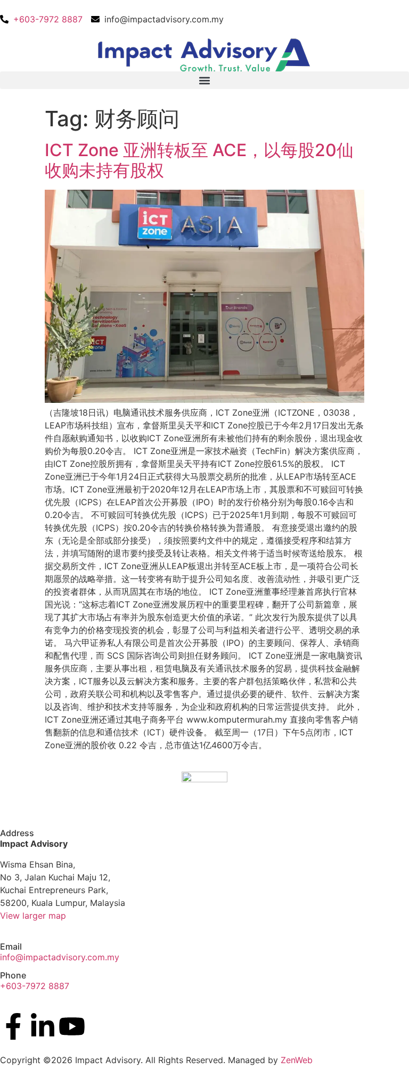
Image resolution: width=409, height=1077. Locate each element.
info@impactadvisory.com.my (59, 957)
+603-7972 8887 (34, 986)
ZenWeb (297, 1060)
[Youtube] (72, 1026)
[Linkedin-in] (42, 1026)
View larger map (33, 915)
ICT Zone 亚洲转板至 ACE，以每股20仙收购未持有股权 (199, 160)
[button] (204, 80)
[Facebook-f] (13, 1026)
